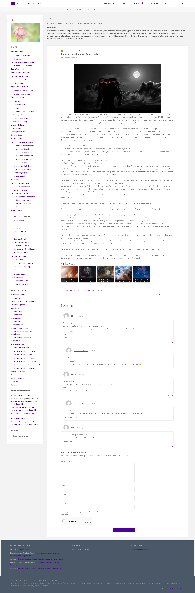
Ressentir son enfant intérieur (21, 375)
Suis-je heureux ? (17, 210)
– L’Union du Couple (19, 256)
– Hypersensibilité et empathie (23, 358)
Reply (170, 342)
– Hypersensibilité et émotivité (23, 352)
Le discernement (17, 325)
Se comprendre (16, 138)
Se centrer (14, 382)
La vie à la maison (17, 221)
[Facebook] (182, 3)
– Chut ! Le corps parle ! (20, 183)
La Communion (16, 315)
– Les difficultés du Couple (21, 267)
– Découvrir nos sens (19, 190)
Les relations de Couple (19, 252)
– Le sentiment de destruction (23, 156)
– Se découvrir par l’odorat (21, 200)
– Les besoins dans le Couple (22, 263)
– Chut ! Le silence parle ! (21, 187)
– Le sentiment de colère (21, 149)
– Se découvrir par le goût (21, 204)
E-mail (64, 494)
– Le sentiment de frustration (23, 159)
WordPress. (180, 588)
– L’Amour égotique (19, 173)
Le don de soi (15, 341)
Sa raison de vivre (17, 135)
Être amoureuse (25, 396)
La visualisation (16, 318)
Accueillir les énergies (18, 295)
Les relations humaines (19, 270)
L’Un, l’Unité (15, 308)
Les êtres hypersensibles (20, 347)
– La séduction (17, 260)
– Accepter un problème (21, 56)
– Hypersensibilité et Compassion (24, 362)
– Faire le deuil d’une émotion (23, 62)
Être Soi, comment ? (18, 97)
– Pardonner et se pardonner (22, 66)
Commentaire (67, 461)
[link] (177, 3)
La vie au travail (16, 235)
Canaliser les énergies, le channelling (24, 301)
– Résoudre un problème (21, 94)
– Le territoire (17, 228)
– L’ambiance (17, 225)
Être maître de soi (17, 69)
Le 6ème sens (16, 321)
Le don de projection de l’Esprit (22, 337)
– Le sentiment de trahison (22, 166)
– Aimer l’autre (17, 277)
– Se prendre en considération (23, 112)
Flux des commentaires (139, 550)
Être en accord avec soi (19, 87)
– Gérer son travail (19, 239)
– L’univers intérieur (19, 83)
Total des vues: (76, 550)
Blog (67, 9)
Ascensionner (15, 298)
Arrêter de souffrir (17, 52)
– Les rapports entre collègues (23, 249)
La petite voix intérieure (19, 118)
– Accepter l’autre (18, 274)
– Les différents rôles (20, 231)
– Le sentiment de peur (20, 163)
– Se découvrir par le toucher (22, 207)
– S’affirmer (16, 102)
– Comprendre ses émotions (22, 142)
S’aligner (14, 385)
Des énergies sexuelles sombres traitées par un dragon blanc (25, 401)
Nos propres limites (18, 132)
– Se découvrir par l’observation (23, 197)
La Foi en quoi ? (16, 115)
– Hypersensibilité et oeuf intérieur (24, 368)
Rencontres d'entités (91, 51)
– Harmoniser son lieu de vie (22, 91)
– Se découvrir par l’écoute (21, 193)
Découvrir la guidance (18, 305)
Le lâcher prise (16, 128)
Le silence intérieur (17, 344)
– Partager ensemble (20, 284)
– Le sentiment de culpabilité (23, 153)
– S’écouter (16, 108)
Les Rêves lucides (75, 51)
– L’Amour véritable (19, 176)
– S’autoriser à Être (19, 105)
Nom (63, 485)
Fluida (172, 588)
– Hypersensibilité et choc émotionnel (26, 365)
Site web (64, 503)
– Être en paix (17, 59)
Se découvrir (15, 179)
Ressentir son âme (17, 378)
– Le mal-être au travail (20, 246)
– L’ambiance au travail (20, 242)
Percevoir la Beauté (18, 372)
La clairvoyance (16, 311)
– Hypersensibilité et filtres (22, 355)
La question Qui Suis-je (19, 122)
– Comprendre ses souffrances (23, 146)
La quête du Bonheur (18, 125)
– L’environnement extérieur (22, 80)
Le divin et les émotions (19, 328)
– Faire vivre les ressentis (21, 76)
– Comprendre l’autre (20, 281)
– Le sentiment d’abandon (21, 169)
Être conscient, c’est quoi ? (20, 72)
